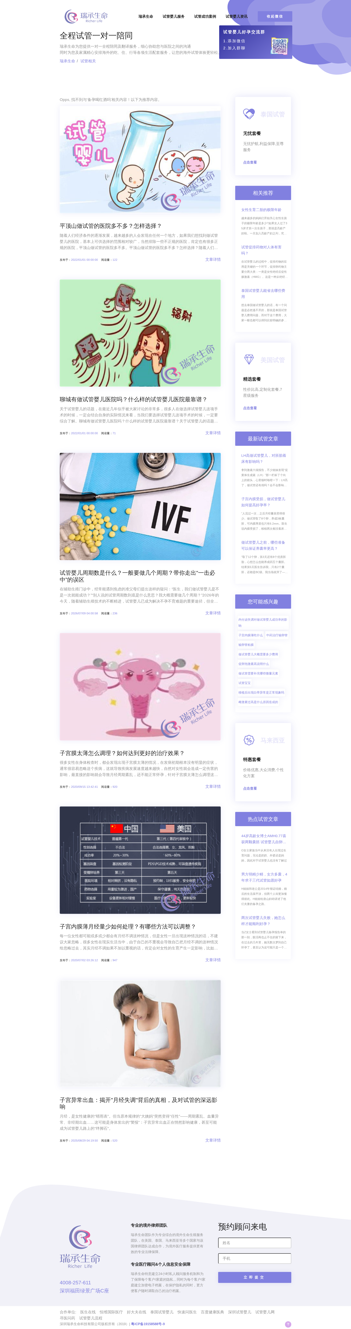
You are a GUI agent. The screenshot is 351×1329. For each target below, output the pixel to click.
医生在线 (88, 1312)
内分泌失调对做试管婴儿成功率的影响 (262, 622)
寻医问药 (67, 1318)
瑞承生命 (146, 16)
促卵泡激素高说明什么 (253, 664)
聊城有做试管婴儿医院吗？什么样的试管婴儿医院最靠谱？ (134, 399)
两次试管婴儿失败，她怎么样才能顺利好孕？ (263, 921)
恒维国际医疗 (111, 1312)
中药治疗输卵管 (277, 635)
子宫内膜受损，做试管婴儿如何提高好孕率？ (263, 502)
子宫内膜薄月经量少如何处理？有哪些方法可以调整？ (128, 926)
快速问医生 (187, 1312)
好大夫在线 (136, 1312)
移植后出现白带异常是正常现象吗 (261, 692)
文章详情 (213, 259)
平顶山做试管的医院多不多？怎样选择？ (111, 226)
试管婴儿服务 (174, 16)
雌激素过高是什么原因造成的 (258, 702)
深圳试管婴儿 (239, 1312)
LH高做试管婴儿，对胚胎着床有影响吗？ (263, 458)
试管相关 (88, 61)
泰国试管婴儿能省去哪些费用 (263, 294)
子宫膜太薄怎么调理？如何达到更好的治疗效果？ (122, 753)
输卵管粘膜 (246, 644)
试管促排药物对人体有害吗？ (261, 250)
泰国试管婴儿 (161, 1312)
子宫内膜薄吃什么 (250, 635)
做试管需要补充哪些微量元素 (258, 673)
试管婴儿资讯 (237, 16)
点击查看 (250, 162)
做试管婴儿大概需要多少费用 (258, 654)
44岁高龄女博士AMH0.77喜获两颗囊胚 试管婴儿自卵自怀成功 (263, 839)
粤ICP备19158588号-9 (148, 1324)
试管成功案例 (205, 16)
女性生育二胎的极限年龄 (261, 210)
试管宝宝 (244, 683)
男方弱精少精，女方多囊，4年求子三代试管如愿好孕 (264, 877)
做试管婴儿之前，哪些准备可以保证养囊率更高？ (263, 545)
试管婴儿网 (265, 1312)
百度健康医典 (212, 1312)
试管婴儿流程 (90, 1318)
